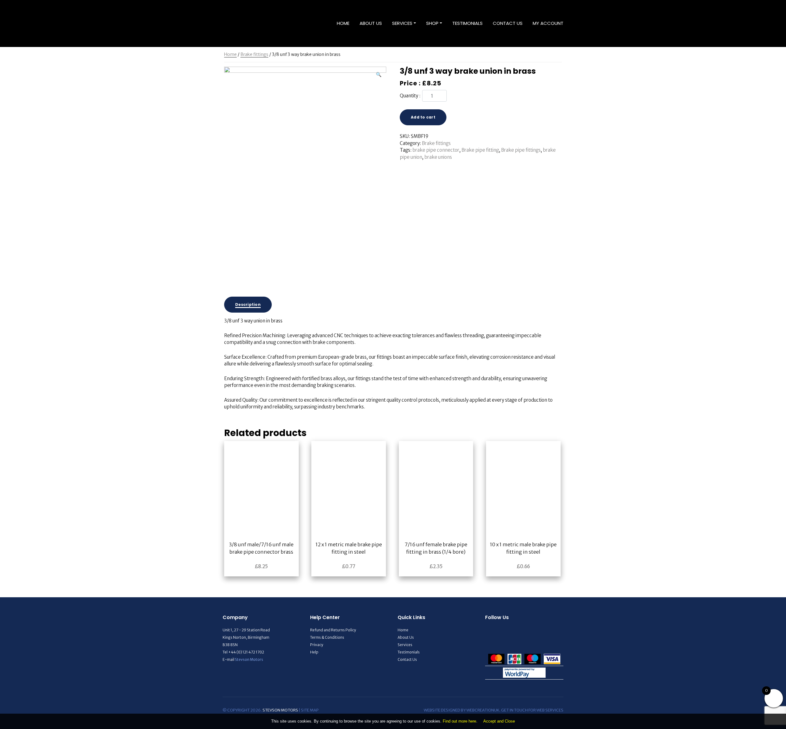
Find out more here (459, 721)
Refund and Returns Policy (333, 630)
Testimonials (467, 23)
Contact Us (508, 23)
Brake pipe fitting (480, 150)
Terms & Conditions (327, 637)
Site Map (309, 710)
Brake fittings (254, 54)
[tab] (248, 305)
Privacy (316, 644)
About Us (371, 23)
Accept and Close (499, 721)
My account (548, 23)
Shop (432, 23)
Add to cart (423, 117)
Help (314, 652)
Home (343, 23)
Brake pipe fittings (521, 150)
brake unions (438, 157)
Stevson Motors (249, 659)
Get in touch (514, 710)
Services (402, 23)
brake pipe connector (435, 150)
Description (248, 304)
